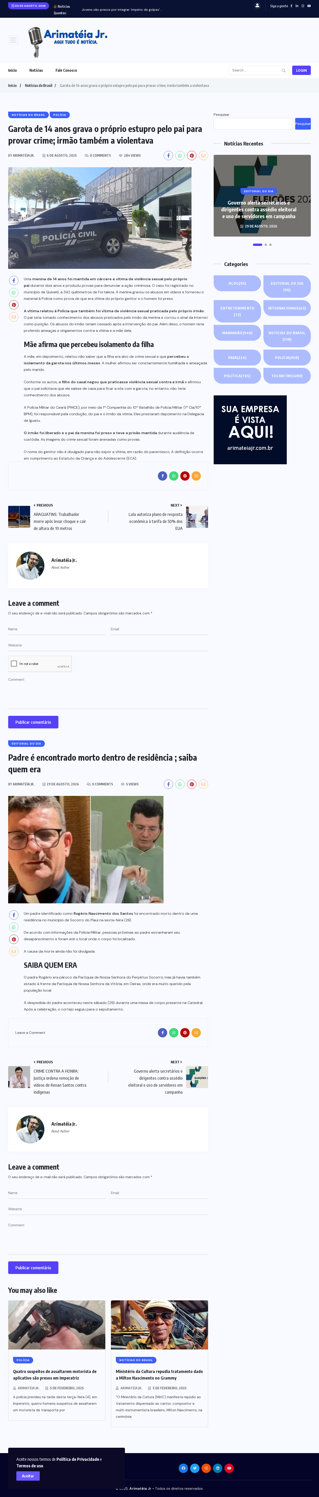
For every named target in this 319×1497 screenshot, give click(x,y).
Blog (237, 283)
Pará (237, 357)
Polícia (287, 357)
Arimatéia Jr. (28, 1388)
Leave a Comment (30, 1033)
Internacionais (287, 308)
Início (12, 70)
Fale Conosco (66, 70)
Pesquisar (221, 114)
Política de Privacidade (78, 1459)
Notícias (36, 70)
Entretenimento (237, 311)
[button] (255, 245)
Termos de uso (29, 1465)
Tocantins (287, 376)
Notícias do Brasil (38, 85)
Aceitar (28, 1476)
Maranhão (237, 333)
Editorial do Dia (287, 286)
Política (237, 376)
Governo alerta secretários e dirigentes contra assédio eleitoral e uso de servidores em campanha (258, 209)
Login (301, 70)
